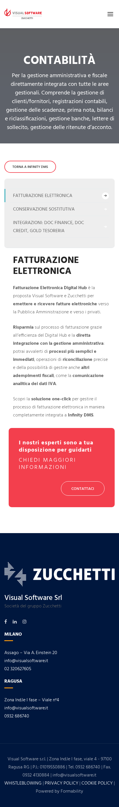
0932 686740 (16, 716)
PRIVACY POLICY (61, 783)
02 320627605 (17, 669)
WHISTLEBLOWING (23, 783)
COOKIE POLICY (97, 783)
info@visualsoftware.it (26, 661)
